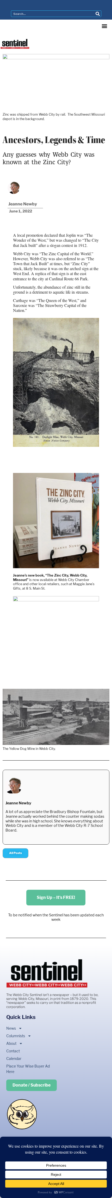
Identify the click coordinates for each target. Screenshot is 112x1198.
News (11, 1028)
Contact (13, 1051)
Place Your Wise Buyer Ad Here (28, 1069)
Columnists (15, 1036)
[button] (104, 26)
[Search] (98, 14)
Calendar (13, 1058)
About (11, 1043)
